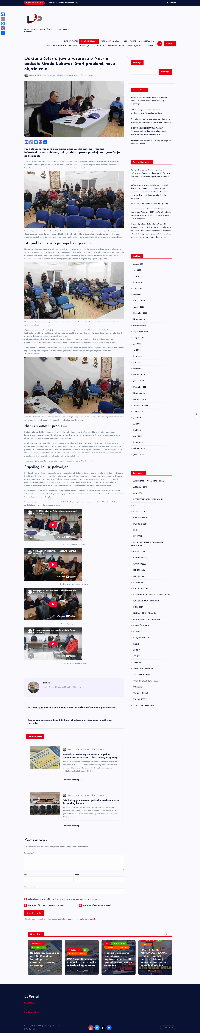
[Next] (170, 934)
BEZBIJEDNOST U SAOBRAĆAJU (148, 499)
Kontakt (27, 1006)
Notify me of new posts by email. (97, 905)
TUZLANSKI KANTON (110, 41)
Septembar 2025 (140, 332)
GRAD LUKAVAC (88, 41)
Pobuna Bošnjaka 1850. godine (155, 204)
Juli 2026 (137, 270)
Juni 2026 (137, 276)
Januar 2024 (138, 455)
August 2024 (138, 412)
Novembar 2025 (140, 319)
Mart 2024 (138, 442)
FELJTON (137, 536)
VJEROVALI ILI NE (116, 46)
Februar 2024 (139, 448)
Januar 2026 (138, 307)
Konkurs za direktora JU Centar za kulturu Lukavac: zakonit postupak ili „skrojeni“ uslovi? (151, 176)
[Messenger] (2, 23)
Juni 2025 (137, 350)
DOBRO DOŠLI (71, 41)
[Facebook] (2, 14)
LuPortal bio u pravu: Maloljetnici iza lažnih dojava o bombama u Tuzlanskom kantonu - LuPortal (149, 188)
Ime (26, 875)
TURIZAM (137, 662)
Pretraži (169, 44)
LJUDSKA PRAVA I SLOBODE (146, 601)
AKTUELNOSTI (43, 75)
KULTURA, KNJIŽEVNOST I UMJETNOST (151, 595)
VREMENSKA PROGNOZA (145, 681)
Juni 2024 (137, 424)
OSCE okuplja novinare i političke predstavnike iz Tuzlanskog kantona (44, 962)
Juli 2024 (137, 418)
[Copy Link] (2, 19)
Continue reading (71, 780)
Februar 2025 (139, 375)
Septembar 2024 (140, 405)
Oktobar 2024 (139, 399)
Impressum (28, 1009)
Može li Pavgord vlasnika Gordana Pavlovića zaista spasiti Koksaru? (151, 215)
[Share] (2, 33)
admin (31, 75)
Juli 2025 (137, 344)
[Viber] (2, 28)
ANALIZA (137, 493)
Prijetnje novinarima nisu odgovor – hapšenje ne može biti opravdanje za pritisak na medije (81, 959)
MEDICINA (138, 607)
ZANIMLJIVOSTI (135, 46)
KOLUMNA (138, 583)
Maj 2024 (137, 430)
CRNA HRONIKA (147, 41)
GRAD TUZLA (139, 564)
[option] (45, 957)
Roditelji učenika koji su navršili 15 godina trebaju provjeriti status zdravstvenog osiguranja (149, 101)
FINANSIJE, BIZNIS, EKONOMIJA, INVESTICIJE (68, 46)
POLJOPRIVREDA (141, 638)
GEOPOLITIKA (140, 552)
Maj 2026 (137, 282)
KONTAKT (150, 46)
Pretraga (137, 63)
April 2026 (137, 289)
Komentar (29, 853)
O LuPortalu (29, 1003)
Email (78, 875)
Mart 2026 (138, 295)
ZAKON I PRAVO (141, 693)
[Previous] (166, 934)
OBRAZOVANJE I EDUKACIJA (146, 619)
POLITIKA (137, 632)
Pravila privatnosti (32, 1012)
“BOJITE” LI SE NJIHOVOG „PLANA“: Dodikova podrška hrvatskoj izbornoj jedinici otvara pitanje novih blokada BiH (150, 131)
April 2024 (137, 436)
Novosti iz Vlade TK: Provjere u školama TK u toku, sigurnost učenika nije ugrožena (149, 195)
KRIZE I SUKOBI (140, 589)
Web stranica (30, 887)
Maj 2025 (137, 356)
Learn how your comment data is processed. (76, 919)
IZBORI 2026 (139, 576)
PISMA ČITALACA (141, 626)
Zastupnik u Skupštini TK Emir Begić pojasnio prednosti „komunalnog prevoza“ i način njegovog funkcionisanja (151, 234)
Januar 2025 (138, 381)
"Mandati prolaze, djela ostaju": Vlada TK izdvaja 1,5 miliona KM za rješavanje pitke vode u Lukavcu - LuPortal (151, 227)
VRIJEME (137, 687)
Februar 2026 (139, 301)
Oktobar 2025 (139, 326)
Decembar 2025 (140, 313)
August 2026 (138, 264)
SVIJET (133, 41)
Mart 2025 (137, 369)
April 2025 (137, 362)
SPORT (136, 650)
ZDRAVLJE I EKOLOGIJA (144, 706)
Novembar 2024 (140, 393)
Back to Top (169, 1027)
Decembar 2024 (140, 387)
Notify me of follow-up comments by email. (46, 905)
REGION (137, 644)
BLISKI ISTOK (139, 512)
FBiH (135, 530)
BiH (125, 41)
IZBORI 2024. (98, 46)
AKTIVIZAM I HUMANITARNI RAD (148, 481)
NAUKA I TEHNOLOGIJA (144, 613)
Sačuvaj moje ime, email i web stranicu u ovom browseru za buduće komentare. (62, 899)
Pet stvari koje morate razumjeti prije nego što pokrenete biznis (154, 962)
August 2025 (138, 338)
